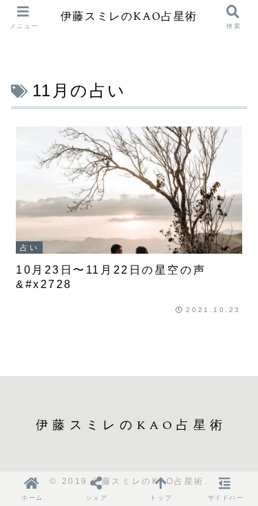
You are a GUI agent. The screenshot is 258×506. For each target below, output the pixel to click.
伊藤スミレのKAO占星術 (129, 17)
